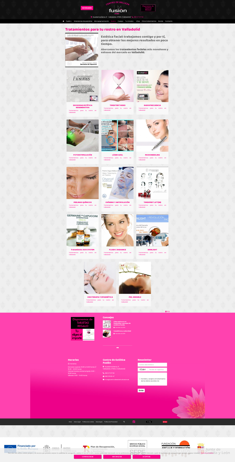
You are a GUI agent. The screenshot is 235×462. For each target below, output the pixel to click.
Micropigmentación (101, 21)
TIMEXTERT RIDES (117, 105)
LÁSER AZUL (117, 155)
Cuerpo (120, 21)
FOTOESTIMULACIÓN (82, 155)
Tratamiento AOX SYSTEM (82, 249)
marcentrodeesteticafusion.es (117, 380)
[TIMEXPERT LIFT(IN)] (152, 183)
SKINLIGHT (152, 249)
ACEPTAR (146, 457)
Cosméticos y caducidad (122, 331)
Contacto (168, 21)
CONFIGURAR (87, 457)
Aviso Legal (77, 422)
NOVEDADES (87, 8)
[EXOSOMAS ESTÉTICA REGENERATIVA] (82, 86)
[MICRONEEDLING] (152, 135)
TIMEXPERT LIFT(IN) (152, 202)
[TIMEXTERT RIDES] (117, 86)
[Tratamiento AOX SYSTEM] (82, 230)
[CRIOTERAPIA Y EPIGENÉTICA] (100, 277)
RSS (168, 311)
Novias (160, 21)
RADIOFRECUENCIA (152, 105)
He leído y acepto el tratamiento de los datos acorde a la (153, 381)
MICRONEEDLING (152, 155)
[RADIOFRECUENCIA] (152, 86)
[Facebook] (134, 422)
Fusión (68, 21)
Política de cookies (207, 453)
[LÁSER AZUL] (117, 135)
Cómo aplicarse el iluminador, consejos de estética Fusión (122, 323)
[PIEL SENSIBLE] (135, 277)
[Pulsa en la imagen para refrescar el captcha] (143, 369)
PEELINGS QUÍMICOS (83, 202)
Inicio (63, 21)
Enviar (141, 390)
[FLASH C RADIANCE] (117, 230)
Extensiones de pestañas (83, 21)
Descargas (99, 422)
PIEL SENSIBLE (135, 297)
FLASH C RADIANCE (117, 249)
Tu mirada (129, 21)
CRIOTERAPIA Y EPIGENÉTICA (100, 297)
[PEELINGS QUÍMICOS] (82, 183)
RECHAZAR (117, 457)
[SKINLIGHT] (152, 230)
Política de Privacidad (110, 422)
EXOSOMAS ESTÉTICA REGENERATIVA (82, 106)
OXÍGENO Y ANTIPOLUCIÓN (117, 202)
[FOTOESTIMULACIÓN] (82, 135)
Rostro (113, 21)
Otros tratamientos (149, 21)
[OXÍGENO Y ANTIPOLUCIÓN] (117, 183)
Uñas (138, 21)
